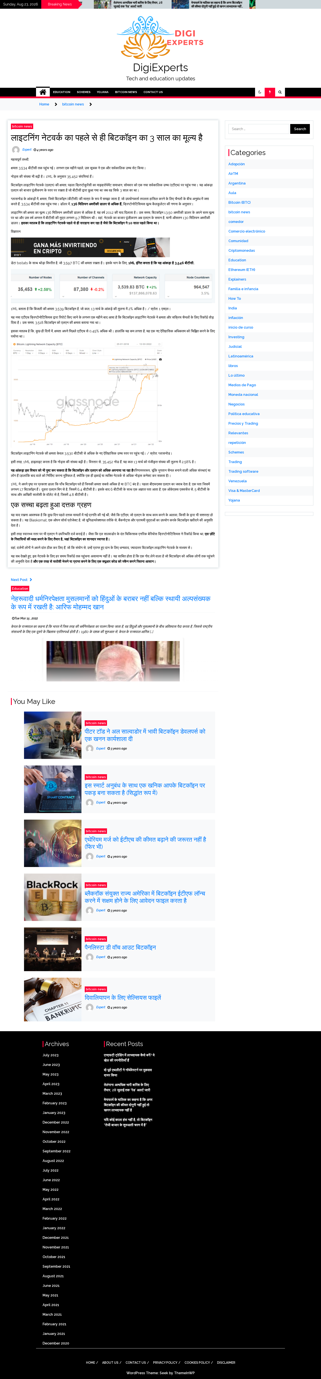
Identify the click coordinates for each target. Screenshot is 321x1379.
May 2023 (51, 1074)
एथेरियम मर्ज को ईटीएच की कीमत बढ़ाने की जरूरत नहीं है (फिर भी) (145, 843)
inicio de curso (240, 327)
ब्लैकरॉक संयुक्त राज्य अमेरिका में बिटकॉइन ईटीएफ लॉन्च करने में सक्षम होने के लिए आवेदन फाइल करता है (145, 897)
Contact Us (153, 92)
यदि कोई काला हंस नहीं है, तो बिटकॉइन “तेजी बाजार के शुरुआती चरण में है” (250, 4)
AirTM (233, 174)
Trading (235, 462)
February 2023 (55, 1103)
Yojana (103, 92)
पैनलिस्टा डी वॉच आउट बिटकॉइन (120, 947)
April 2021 (51, 1305)
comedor (236, 222)
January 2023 (54, 1113)
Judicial (235, 347)
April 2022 (51, 1199)
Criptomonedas (241, 250)
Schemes (83, 92)
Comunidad (238, 241)
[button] (260, 92)
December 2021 (56, 1238)
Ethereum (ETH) (241, 270)
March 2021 (52, 1314)
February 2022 (55, 1218)
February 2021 (54, 1324)
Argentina (237, 183)
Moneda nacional (243, 395)
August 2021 (53, 1276)
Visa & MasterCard (244, 491)
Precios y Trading (243, 423)
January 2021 (54, 1334)
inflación (235, 318)
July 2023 (51, 1055)
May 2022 (51, 1190)
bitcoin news (126, 92)
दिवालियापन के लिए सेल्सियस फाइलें (123, 997)
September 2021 (56, 1266)
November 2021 (56, 1247)
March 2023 (52, 1093)
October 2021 (54, 1257)
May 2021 (50, 1295)
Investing (236, 337)
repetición (237, 443)
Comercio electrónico (246, 231)
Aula (232, 193)
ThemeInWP (184, 1373)
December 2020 (56, 1343)
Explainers (237, 279)
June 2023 (51, 1065)
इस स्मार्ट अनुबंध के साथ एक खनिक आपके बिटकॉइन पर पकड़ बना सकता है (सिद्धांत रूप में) (145, 789)
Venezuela (237, 481)
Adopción (236, 164)
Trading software (243, 471)
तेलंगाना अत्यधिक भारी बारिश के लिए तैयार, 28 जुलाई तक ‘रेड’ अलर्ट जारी (96, 4)
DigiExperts (160, 67)
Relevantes (238, 433)
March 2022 (52, 1209)
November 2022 (56, 1132)
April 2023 (51, 1084)
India (232, 308)
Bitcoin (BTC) (239, 202)
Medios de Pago (242, 385)
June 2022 (51, 1180)
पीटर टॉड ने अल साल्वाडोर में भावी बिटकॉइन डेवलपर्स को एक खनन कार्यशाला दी (145, 735)
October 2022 (54, 1141)
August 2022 (53, 1161)
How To (234, 298)
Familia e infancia (243, 289)
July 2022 (51, 1170)
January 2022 (54, 1228)
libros (233, 366)
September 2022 (57, 1151)
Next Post (19, 580)
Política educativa (244, 414)
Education (61, 92)
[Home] (43, 92)
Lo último (236, 375)
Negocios (236, 404)
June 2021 (51, 1286)
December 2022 (56, 1122)
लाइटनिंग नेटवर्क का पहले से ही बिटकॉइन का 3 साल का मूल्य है (106, 137)
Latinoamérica (240, 356)
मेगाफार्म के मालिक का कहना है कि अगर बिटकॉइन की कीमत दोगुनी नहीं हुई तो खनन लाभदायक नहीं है (174, 4)
